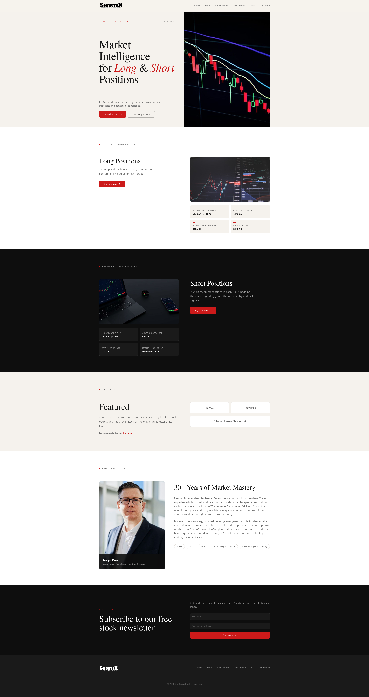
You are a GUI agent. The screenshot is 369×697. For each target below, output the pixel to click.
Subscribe (265, 5)
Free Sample (238, 5)
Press (252, 5)
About (208, 5)
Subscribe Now (110, 114)
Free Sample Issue (141, 114)
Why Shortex (221, 5)
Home (197, 5)
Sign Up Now (110, 184)
